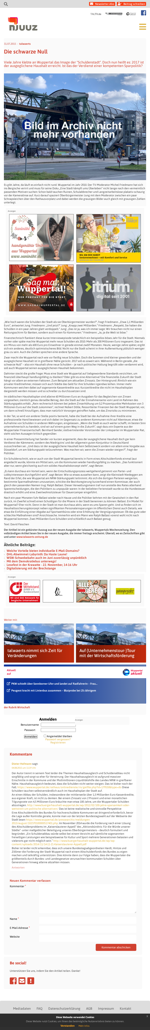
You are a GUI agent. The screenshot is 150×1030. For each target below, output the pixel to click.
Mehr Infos (84, 1026)
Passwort (29, 730)
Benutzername (30, 724)
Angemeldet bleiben (59, 736)
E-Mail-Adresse (20, 928)
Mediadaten (22, 1008)
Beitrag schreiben (134, 3)
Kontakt (125, 1008)
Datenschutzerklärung (64, 1008)
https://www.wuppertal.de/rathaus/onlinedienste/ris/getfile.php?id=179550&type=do (69, 787)
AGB (89, 1008)
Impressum (106, 1008)
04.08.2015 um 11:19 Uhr (24, 767)
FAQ (39, 1008)
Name (14, 919)
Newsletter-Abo (104, 3)
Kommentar (18, 886)
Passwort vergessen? (58, 739)
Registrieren (58, 742)
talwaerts (25, 43)
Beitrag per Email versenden (22, 980)
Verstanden (68, 1025)
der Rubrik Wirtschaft (17, 707)
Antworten (18, 867)
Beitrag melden (30, 980)
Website (15, 936)
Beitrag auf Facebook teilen (13, 980)
